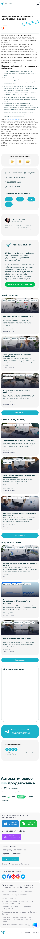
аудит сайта (11, 300)
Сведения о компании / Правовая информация (16, 908)
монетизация (7, 425)
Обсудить (31, 173)
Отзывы (5, 864)
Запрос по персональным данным (17, 892)
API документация (10, 859)
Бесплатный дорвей (12, 119)
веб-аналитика (20, 547)
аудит (26, 498)
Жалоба (13, 846)
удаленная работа (19, 375)
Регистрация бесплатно (18, 284)
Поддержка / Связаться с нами (14, 850)
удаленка (23, 338)
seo (4, 300)
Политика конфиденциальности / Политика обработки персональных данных (17, 919)
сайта (14, 584)
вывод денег (7, 462)
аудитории (6, 584)
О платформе (14, 864)
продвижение (12, 498)
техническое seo (22, 300)
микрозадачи (7, 378)
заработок (6, 338)
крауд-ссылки (7, 622)
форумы (27, 622)
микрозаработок (8, 459)
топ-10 (21, 498)
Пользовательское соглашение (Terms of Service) (19, 913)
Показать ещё (20, 413)
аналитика (28, 425)
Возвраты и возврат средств (14, 895)
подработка (31, 338)
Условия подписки (10, 898)
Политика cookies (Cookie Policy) (16, 925)
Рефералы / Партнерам (11, 854)
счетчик (29, 547)
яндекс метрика (8, 547)
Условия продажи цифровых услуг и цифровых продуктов (17, 902)
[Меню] (38, 4)
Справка (5, 846)
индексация (33, 300)
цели (36, 547)
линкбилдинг (18, 622)
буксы (18, 459)
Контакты (25, 864)
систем (28, 584)
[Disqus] (20, 696)
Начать (21, 797)
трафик (16, 425)
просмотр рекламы (28, 459)
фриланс (15, 338)
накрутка (21, 584)
